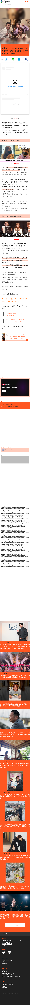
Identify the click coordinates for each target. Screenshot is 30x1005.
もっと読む (15, 925)
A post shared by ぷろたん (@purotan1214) (15, 104)
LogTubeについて (7, 960)
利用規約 (4, 987)
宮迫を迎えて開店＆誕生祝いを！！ (10, 406)
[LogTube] (5, 1)
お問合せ (4, 971)
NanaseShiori (8, 449)
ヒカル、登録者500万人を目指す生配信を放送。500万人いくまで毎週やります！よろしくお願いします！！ (15, 826)
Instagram (16, 118)
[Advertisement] (15, 362)
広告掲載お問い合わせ (8, 974)
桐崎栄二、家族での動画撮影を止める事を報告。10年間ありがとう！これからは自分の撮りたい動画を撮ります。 (15, 916)
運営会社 (4, 963)
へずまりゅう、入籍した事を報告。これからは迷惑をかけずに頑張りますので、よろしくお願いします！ (15, 796)
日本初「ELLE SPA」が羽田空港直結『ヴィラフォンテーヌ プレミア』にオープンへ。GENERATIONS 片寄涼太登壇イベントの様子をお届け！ (15, 646)
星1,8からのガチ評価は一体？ (9, 404)
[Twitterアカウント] (3, 952)
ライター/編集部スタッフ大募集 (11, 976)
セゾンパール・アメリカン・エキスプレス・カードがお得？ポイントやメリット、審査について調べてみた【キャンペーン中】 (15, 734)
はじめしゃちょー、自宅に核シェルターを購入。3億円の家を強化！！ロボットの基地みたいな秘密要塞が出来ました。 (15, 857)
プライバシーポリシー (8, 984)
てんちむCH (16, 163)
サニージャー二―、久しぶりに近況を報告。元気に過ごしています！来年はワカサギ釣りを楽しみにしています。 (15, 765)
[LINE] (9, 953)
